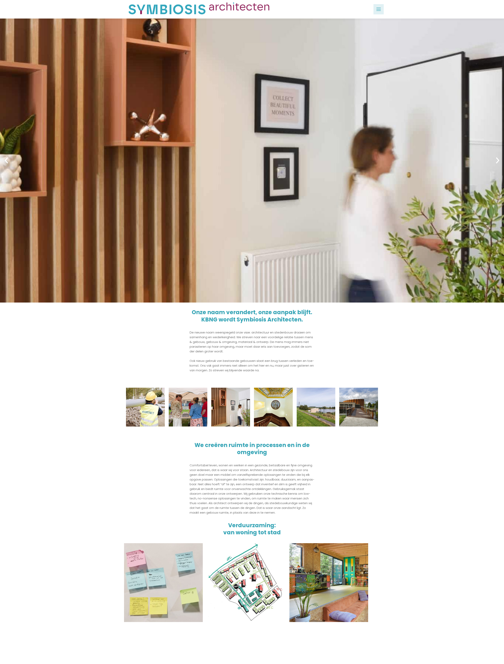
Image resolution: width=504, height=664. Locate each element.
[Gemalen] (316, 407)
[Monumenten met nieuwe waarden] (273, 407)
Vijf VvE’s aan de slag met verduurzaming (163, 576)
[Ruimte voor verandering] (230, 407)
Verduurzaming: (252, 525)
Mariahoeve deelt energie (246, 578)
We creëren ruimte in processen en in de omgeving (252, 448)
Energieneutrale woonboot (329, 578)
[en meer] (358, 407)
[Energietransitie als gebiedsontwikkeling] (145, 407)
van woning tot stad (252, 532)
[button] (3, 160)
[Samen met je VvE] (188, 407)
